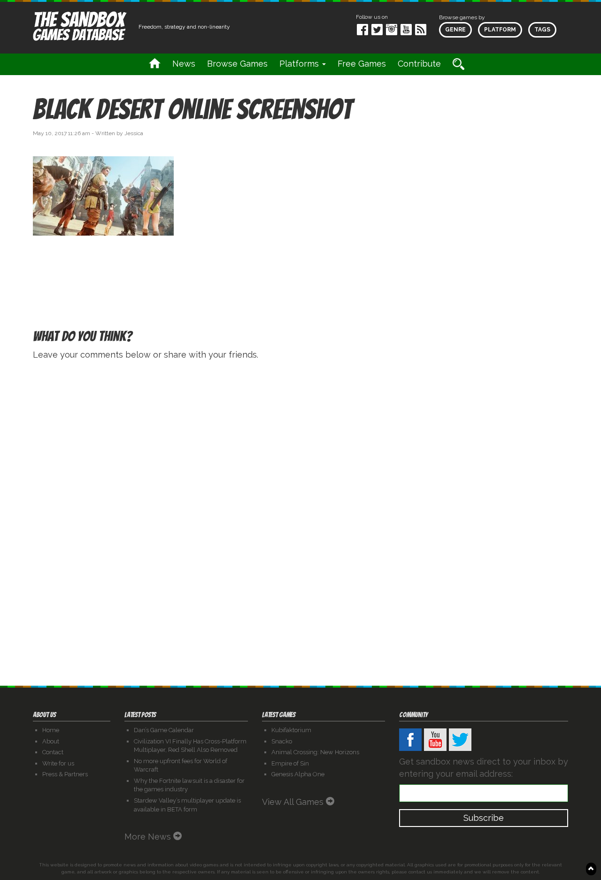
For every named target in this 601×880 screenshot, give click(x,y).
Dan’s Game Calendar (164, 730)
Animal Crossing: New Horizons (315, 752)
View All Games (294, 802)
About (50, 741)
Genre (455, 29)
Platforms (300, 64)
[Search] (458, 64)
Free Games (362, 64)
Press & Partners (65, 774)
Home (50, 730)
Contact (52, 752)
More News (148, 837)
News (183, 64)
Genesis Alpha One (297, 774)
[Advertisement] (483, 180)
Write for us (58, 763)
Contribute (419, 64)
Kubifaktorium (291, 730)
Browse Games (237, 64)
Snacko (281, 741)
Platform (500, 29)
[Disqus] (300, 486)
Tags (542, 29)
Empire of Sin (290, 763)
